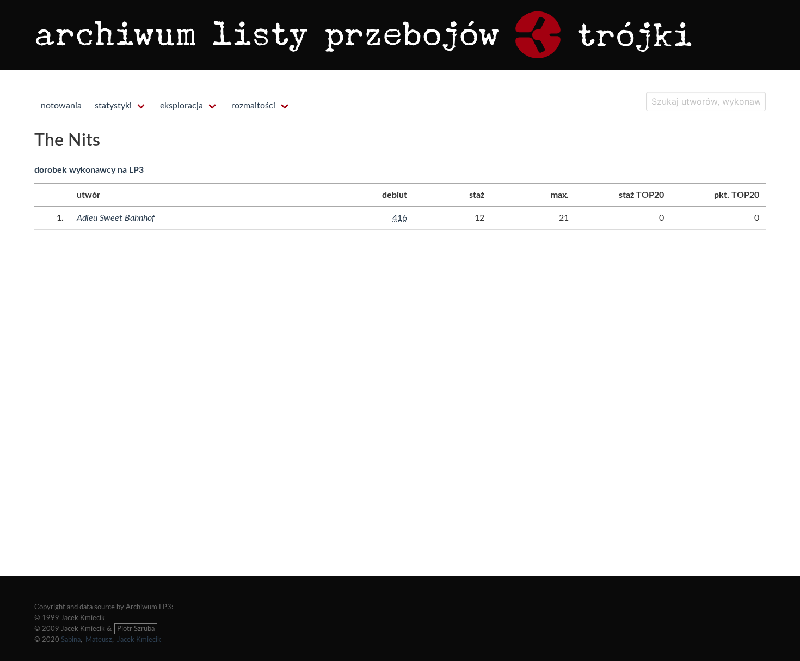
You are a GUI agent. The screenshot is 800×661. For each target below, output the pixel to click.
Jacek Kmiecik (139, 640)
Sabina (71, 640)
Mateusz (98, 640)
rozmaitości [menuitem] (253, 105)
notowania (61, 105)
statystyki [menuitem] (113, 105)
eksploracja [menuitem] (181, 105)
